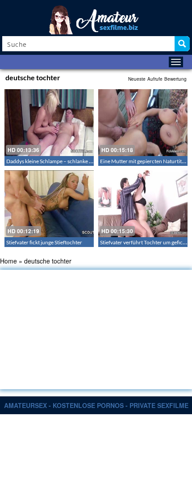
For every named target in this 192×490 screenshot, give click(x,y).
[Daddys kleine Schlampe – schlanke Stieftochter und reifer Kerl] (49, 122)
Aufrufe (155, 79)
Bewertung (175, 79)
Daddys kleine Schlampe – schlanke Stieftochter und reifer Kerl (78, 161)
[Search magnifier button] (182, 43)
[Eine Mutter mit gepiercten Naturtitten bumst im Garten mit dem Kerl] (143, 122)
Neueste (137, 79)
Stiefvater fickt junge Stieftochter (44, 242)
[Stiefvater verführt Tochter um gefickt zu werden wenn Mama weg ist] (143, 203)
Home (8, 260)
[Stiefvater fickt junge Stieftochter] (49, 203)
